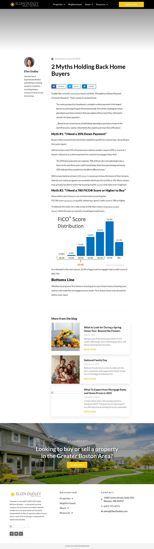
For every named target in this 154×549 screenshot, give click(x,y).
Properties (57, 4)
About (87, 4)
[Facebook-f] (12, 534)
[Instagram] (21, 534)
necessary (68, 200)
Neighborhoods (75, 4)
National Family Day (95, 360)
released (74, 93)
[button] (58, 86)
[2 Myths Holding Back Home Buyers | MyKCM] (90, 240)
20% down (82, 176)
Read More (90, 349)
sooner (100, 184)
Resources (100, 4)
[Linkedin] (16, 534)
